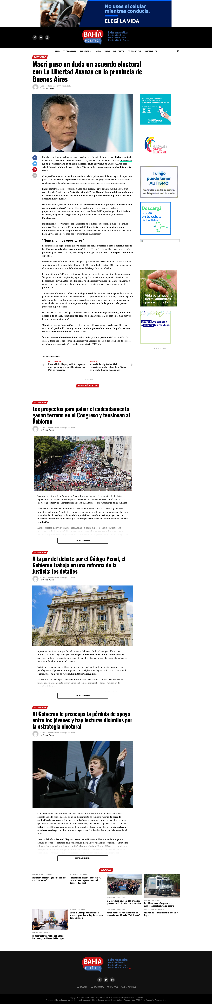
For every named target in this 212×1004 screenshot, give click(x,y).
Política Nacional (70, 51)
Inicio (57, 51)
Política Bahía (85, 51)
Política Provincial (102, 51)
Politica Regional (135, 51)
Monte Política (151, 51)
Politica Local (119, 51)
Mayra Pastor (48, 88)
